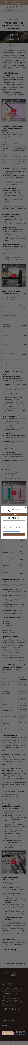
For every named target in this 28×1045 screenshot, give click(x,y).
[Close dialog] (26, 507)
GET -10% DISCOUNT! (14, 534)
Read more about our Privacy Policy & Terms (11, 531)
